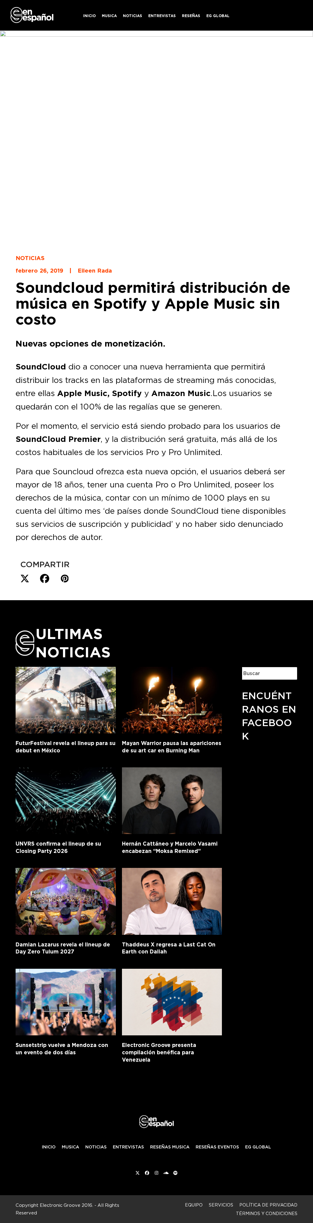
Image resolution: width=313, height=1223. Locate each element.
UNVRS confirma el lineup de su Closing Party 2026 (58, 847)
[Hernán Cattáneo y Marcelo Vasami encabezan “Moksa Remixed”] (172, 799)
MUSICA (70, 1147)
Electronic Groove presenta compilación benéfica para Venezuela (159, 1052)
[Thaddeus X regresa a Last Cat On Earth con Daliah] (172, 900)
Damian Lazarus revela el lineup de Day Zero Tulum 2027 (63, 948)
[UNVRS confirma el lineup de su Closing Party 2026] (66, 799)
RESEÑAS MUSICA (170, 1147)
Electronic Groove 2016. (66, 1205)
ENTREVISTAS (128, 1147)
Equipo (194, 1204)
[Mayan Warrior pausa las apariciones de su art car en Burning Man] (172, 699)
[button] (25, 579)
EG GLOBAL (258, 1147)
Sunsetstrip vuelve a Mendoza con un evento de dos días (62, 1048)
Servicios (221, 1204)
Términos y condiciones (266, 1213)
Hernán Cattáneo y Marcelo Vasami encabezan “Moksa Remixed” (170, 847)
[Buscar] (288, 673)
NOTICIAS (96, 1147)
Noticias (30, 258)
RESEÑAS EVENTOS (217, 1147)
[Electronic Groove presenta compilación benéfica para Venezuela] (172, 1001)
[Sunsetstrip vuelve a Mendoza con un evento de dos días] (66, 1001)
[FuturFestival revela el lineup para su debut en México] (66, 699)
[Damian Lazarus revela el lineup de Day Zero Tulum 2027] (66, 900)
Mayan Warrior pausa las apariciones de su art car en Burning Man (171, 747)
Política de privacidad (268, 1204)
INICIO (49, 1147)
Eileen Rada (95, 270)
